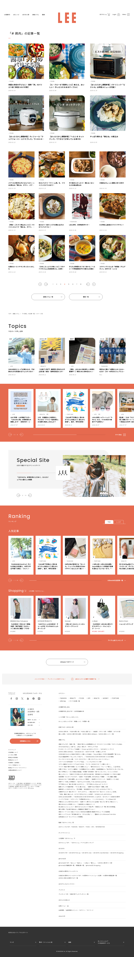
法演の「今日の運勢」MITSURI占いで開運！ (92, 777)
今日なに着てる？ (86, 731)
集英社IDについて (13, 760)
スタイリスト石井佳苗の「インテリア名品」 (72, 762)
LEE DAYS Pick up (74, 853)
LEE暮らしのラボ (101, 752)
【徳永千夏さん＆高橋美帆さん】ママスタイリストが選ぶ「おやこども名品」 (100, 744)
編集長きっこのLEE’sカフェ (67, 789)
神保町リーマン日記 (113, 779)
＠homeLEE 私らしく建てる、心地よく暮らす (72, 747)
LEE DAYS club (86, 853)
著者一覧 (86, 297)
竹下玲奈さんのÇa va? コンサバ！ (97, 784)
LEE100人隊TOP (63, 731)
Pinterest (33, 699)
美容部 (95, 731)
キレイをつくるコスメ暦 (66, 759)
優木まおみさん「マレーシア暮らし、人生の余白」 (106, 767)
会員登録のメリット (72, 910)
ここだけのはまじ (98, 799)
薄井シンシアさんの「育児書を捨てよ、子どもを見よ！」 (76, 814)
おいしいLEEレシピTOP (65, 721)
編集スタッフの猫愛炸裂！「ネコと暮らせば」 (72, 787)
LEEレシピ (16, 15)
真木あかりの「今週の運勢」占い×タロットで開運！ (74, 779)
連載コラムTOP (63, 744)
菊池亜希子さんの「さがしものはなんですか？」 (98, 789)
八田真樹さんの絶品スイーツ (86, 804)
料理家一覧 (86, 721)
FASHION (63, 698)
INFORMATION (100, 827)
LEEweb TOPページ (67, 662)
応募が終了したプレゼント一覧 (79, 894)
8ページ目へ (93, 284)
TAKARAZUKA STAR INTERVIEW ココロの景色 (100, 757)
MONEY (106, 698)
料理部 (110, 731)
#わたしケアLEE (93, 747)
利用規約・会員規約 (13, 762)
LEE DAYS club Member (101, 853)
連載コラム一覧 (48, 297)
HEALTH (96, 698)
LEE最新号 (7, 15)
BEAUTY (73, 698)
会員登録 (61, 910)
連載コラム (35, 15)
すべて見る (118, 435)
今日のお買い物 (74, 731)
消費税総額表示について (15, 770)
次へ (88, 284)
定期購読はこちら (25, 741)
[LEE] (67, 18)
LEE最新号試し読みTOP (65, 711)
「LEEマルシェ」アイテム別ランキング (82, 843)
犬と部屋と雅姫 (112, 777)
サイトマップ (12, 750)
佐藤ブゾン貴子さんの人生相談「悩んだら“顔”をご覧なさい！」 (99, 802)
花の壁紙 (79, 789)
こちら (32, 788)
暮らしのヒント (63, 774)
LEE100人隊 (25, 15)
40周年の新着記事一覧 (110, 875)
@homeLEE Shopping (93, 865)
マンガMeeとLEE (111, 799)
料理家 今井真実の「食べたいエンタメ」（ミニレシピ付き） (101, 772)
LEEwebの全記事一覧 (115, 580)
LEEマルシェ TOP (64, 843)
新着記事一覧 (80, 865)
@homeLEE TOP (64, 863)
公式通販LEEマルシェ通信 (87, 769)
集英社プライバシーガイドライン (17, 768)
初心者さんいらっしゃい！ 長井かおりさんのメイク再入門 (76, 807)
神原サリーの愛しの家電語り (67, 782)
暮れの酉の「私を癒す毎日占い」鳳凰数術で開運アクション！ (77, 809)
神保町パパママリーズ (98, 779)
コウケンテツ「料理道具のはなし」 (81, 799)
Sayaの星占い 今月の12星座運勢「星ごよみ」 (107, 754)
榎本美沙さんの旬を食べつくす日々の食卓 (107, 774)
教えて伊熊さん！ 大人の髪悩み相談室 (70, 772)
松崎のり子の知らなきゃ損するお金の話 (82, 774)
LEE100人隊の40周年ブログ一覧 (68, 878)
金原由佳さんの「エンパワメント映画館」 (71, 817)
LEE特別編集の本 (79, 711)
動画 (43, 15)
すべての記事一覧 (74, 701)
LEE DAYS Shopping (116, 853)
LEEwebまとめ (79, 752)
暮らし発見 (62, 734)
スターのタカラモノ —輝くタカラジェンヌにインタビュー (92, 759)
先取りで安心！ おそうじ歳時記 (68, 769)
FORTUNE (115, 698)
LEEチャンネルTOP (64, 827)
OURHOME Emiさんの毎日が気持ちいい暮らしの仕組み (75, 754)
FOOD (81, 698)
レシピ (118, 522)
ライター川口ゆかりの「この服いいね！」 (98, 764)
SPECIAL (63, 701)
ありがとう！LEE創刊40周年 (111, 797)
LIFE (89, 698)
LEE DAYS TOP (63, 853)
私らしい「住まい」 (77, 863)
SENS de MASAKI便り (65, 797)
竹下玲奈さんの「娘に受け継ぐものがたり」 (72, 784)
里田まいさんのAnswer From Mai (105, 814)
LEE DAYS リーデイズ (107, 749)
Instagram (17, 699)
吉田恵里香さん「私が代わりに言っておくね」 (110, 769)
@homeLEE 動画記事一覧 (66, 865)
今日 (109, 522)
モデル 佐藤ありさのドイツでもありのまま (71, 764)
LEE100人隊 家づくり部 (105, 863)
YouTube (28, 699)
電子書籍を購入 (31, 722)
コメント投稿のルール (14, 765)
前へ (46, 284)
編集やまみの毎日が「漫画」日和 (98, 787)
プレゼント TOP (63, 894)
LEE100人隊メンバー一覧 (106, 734)
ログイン (82, 910)
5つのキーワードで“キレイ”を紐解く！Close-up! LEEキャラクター (79, 749)
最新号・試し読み (32, 720)
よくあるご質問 (12, 755)
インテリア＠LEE (63, 799)
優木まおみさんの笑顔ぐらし (67, 804)
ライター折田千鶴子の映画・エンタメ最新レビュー (74, 767)
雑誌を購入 (30, 725)
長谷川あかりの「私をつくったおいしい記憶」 (103, 792)
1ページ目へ (40, 284)
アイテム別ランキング (115, 640)
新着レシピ (77, 721)
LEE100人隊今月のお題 (74, 734)
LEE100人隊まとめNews (89, 734)
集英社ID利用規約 (13, 757)
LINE (39, 699)
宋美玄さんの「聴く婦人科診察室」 (105, 807)
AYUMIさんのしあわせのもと (103, 794)
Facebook (11, 699)
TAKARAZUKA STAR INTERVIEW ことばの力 (87, 797)
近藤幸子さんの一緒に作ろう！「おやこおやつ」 (73, 792)
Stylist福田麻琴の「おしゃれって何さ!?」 (71, 757)
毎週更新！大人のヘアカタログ (68, 777)
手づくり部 (102, 731)
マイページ (90, 910)
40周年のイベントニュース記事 (91, 875)
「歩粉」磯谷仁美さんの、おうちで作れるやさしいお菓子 (76, 794)
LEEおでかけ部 (90, 752)
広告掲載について (13, 752)
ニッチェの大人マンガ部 (94, 762)
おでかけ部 (117, 731)
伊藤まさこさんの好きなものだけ (68, 802)
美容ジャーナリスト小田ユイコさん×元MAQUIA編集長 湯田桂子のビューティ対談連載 (84, 812)
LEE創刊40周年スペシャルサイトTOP (70, 875)
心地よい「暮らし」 (90, 863)
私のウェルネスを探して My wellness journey (92, 782)
